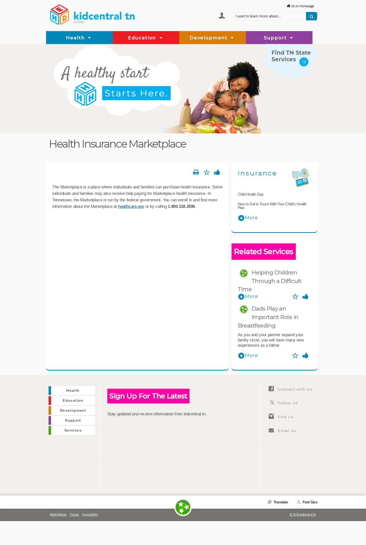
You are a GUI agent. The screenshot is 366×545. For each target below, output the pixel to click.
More (251, 217)
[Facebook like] (217, 172)
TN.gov (74, 514)
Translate (280, 502)
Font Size (309, 502)
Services (307, 81)
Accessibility (90, 514)
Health (76, 38)
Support (276, 38)
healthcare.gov (131, 206)
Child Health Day (251, 194)
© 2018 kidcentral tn (303, 514)
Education (143, 38)
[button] (89, 38)
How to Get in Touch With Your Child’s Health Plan (272, 206)
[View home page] (60, 13)
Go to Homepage (302, 6)
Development (209, 38)
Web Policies (58, 514)
